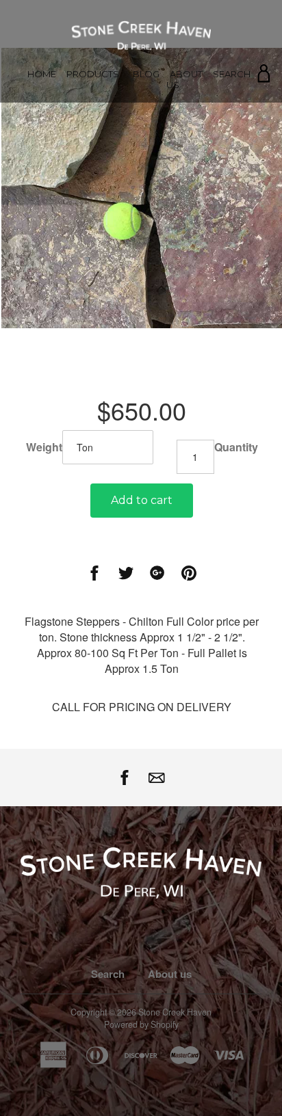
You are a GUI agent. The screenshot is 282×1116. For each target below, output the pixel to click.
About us (184, 79)
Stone (92, 109)
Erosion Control (93, 160)
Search (232, 73)
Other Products (92, 194)
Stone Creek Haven (175, 1012)
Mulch (92, 126)
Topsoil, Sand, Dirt (92, 143)
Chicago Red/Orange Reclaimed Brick (94, 234)
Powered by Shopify (141, 1024)
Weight (44, 447)
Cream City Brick (93, 212)
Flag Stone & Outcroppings (92, 177)
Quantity (236, 447)
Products (92, 73)
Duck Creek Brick (93, 256)
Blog (146, 73)
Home (41, 73)
